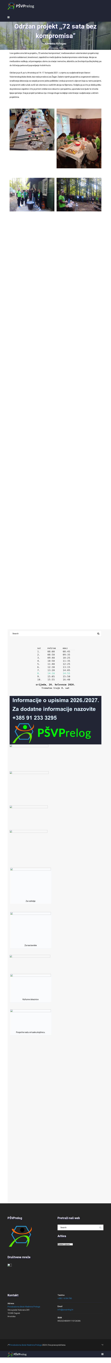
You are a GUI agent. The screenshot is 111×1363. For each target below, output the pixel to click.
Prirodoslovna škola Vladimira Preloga (24, 1307)
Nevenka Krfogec (55, 43)
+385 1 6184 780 (65, 1298)
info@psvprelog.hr (65, 1310)
